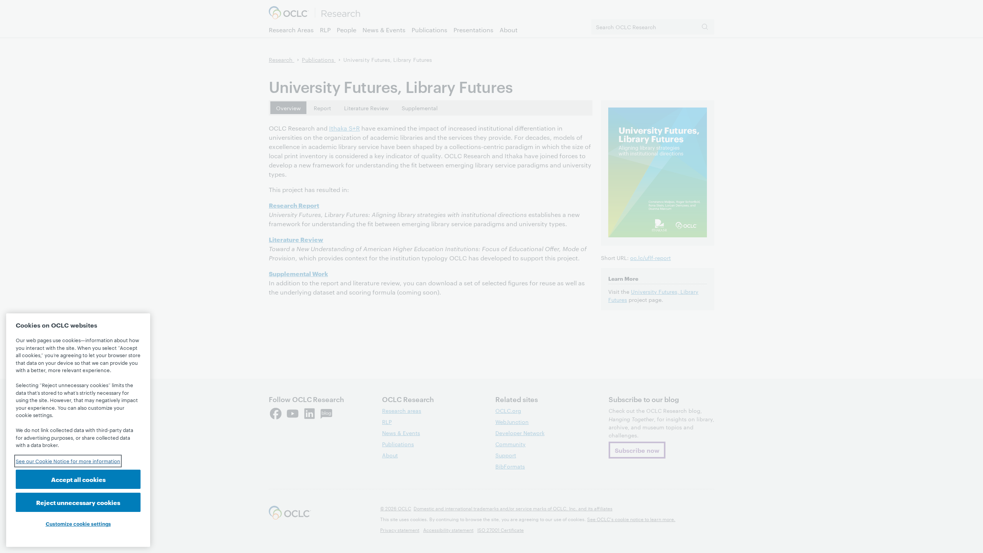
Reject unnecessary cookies (78, 502)
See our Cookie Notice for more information (68, 460)
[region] (78, 430)
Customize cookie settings (78, 523)
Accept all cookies (78, 479)
